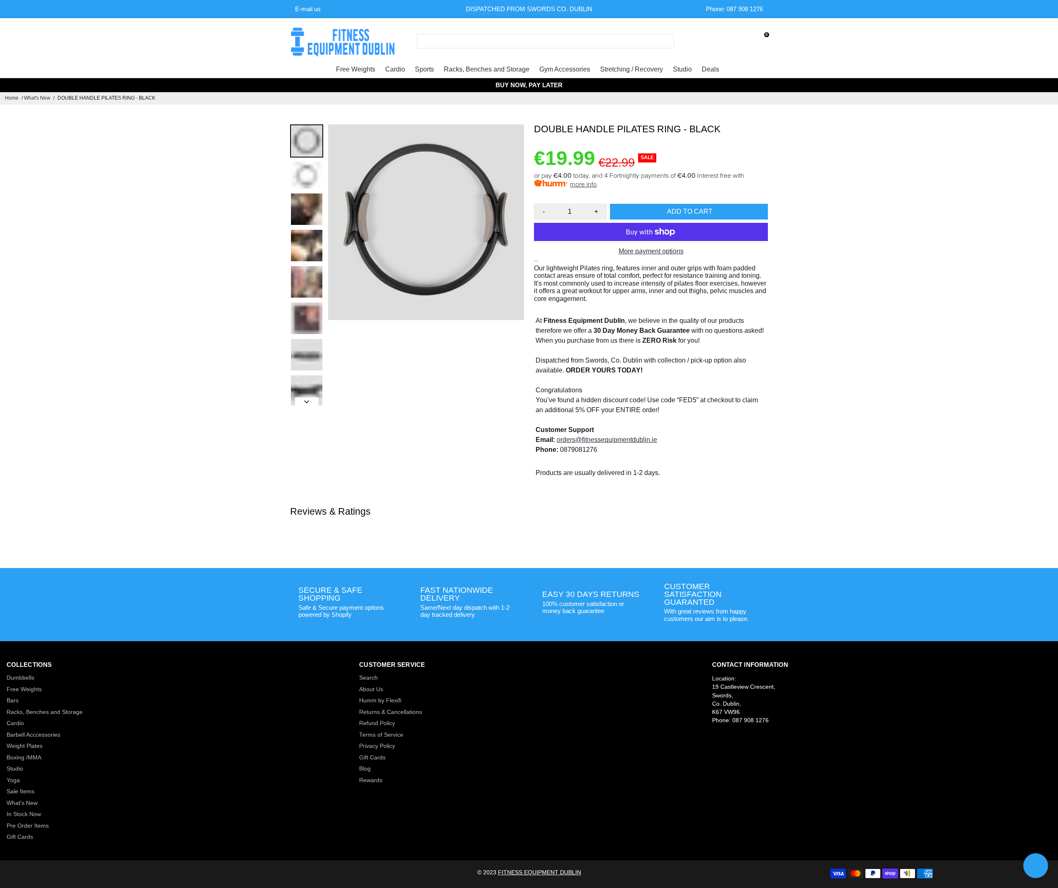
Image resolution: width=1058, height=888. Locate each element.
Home (12, 98)
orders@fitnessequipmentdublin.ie (607, 439)
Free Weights (355, 69)
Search (368, 678)
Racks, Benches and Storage (486, 69)
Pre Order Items (28, 826)
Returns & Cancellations (390, 712)
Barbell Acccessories (33, 735)
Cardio (395, 69)
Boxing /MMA (24, 757)
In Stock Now (24, 814)
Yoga (13, 780)
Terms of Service (381, 735)
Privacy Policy (377, 746)
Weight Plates (25, 746)
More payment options (651, 251)
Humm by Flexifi (380, 700)
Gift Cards (20, 837)
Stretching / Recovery (631, 69)
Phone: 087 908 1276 (734, 8)
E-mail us (308, 8)
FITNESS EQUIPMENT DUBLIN (539, 872)
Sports (424, 69)
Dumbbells (20, 678)
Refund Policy (377, 723)
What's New (37, 98)
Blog (365, 769)
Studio (682, 69)
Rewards (370, 780)
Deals (710, 69)
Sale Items (20, 791)
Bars (13, 700)
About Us (371, 689)
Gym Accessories (564, 69)
